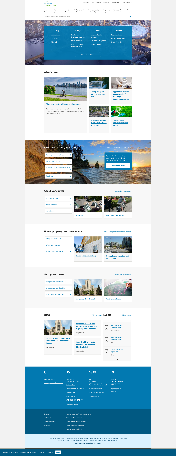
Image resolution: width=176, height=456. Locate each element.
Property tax (55, 38)
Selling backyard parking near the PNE (98, 94)
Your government (58, 11)
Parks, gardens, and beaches (56, 155)
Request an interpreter (96, 389)
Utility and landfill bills (53, 239)
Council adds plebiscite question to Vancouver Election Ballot (85, 344)
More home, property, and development (117, 232)
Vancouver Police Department (75, 425)
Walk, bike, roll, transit (115, 215)
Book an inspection (118, 38)
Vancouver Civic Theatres (74, 418)
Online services (127, 2)
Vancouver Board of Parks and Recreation (79, 414)
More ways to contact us (96, 392)
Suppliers (47, 425)
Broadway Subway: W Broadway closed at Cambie (99, 122)
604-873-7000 (93, 381)
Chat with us (70, 379)
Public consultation (113, 299)
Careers (107, 2)
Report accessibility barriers (75, 388)
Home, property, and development (94, 11)
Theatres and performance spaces (58, 168)
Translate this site (94, 396)
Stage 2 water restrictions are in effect (120, 122)
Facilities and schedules (54, 161)
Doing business (128, 11)
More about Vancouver (123, 191)
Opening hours (116, 389)
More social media (72, 404)
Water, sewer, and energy (54, 251)
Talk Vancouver (71, 392)
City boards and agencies (55, 294)
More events (126, 315)
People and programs (106, 11)
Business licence (76, 41)
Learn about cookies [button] (46, 452)
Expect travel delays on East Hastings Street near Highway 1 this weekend (86, 326)
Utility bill (54, 42)
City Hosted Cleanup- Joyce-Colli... (118, 350)
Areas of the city (51, 205)
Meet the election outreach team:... (117, 326)
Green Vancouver (47, 11)
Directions (114, 391)
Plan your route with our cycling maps (63, 104)
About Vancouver (68, 11)
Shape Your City (116, 42)
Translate (98, 2)
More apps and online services (53, 383)
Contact (87, 2)
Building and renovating (86, 256)
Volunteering (50, 211)
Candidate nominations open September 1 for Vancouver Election (58, 340)
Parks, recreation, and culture (80, 11)
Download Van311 (49, 379)
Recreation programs (98, 41)
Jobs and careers (52, 198)
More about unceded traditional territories (88, 443)
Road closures (96, 44)
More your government (123, 275)
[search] (130, 16)
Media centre (48, 418)
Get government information (56, 282)
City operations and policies (55, 288)
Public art (49, 176)
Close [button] (58, 452)
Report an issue (116, 35)
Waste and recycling (53, 245)
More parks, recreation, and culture (119, 148)
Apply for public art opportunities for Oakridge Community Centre (121, 95)
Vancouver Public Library (74, 429)
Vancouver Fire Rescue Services (76, 421)
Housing (79, 215)
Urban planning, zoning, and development (117, 257)
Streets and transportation (118, 11)
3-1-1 (90, 379)
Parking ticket (55, 35)
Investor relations (49, 421)
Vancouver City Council (85, 299)
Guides (116, 2)
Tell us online (70, 385)
